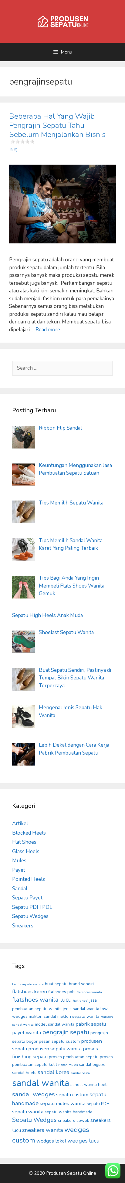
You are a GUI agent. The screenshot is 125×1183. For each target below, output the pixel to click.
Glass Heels (25, 851)
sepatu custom (72, 1094)
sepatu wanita (27, 1111)
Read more (47, 329)
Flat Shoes (24, 842)
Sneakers (22, 925)
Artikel (20, 823)
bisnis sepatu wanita (28, 984)
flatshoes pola (62, 992)
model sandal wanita (54, 1024)
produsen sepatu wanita (55, 1048)
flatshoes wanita (89, 992)
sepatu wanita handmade (69, 1112)
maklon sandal (42, 1016)
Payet (18, 870)
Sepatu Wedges (30, 916)
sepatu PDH (98, 1104)
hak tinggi (80, 1000)
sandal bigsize (92, 1064)
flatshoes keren (29, 991)
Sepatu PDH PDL (32, 907)
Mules (19, 860)
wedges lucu (83, 1141)
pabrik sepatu (91, 1024)
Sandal (19, 888)
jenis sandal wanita (81, 1009)
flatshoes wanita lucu (42, 1000)
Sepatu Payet (27, 897)
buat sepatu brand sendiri (69, 984)
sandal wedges (33, 1094)
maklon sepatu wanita (78, 1016)
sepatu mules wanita (63, 1103)
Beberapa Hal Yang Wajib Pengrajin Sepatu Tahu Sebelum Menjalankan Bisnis (57, 131)
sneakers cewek (73, 1120)
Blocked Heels (29, 832)
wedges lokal (51, 1140)
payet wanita (26, 1032)
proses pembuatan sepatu (74, 1057)
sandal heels (24, 1073)
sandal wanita (40, 1083)
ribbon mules (68, 1065)
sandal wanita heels (89, 1084)
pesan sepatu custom (59, 1041)
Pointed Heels (28, 879)
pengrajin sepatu (65, 1032)
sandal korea (53, 1072)
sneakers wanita (42, 1130)
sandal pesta (80, 1073)
